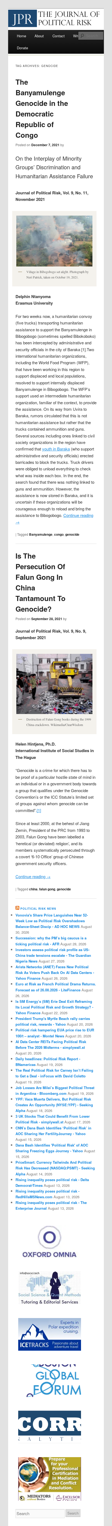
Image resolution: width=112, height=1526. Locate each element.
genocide (72, 534)
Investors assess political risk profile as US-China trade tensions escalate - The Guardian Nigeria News (53, 955)
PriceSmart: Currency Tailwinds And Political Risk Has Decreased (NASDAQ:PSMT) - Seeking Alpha (55, 1168)
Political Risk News (38, 909)
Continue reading (33, 876)
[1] (39, 810)
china (33, 889)
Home (21, 35)
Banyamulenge (40, 534)
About (39, 35)
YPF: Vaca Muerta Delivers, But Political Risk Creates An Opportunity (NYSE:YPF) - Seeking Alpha (54, 1104)
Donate (22, 47)
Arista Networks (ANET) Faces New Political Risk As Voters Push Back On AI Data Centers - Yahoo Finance (54, 972)
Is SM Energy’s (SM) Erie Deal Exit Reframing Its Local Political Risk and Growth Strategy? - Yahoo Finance (54, 1007)
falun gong (47, 889)
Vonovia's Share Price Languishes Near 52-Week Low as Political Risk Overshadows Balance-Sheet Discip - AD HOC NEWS (51, 920)
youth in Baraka (56, 449)
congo (59, 534)
